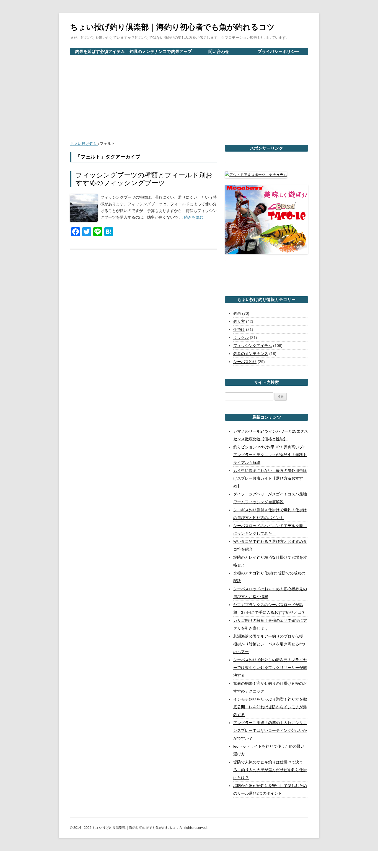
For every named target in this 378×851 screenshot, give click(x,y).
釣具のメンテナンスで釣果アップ (161, 51)
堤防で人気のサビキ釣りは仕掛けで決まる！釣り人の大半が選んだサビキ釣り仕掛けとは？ (270, 770)
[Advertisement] (189, 97)
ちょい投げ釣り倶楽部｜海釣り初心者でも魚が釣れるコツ (172, 27)
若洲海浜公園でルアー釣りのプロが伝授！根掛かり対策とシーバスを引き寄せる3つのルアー (270, 644)
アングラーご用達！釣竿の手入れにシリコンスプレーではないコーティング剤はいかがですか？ (270, 730)
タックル (241, 337)
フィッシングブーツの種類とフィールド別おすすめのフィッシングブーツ (144, 179)
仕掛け (239, 329)
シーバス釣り (245, 361)
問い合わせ (218, 51)
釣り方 (239, 321)
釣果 (237, 313)
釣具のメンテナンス (250, 353)
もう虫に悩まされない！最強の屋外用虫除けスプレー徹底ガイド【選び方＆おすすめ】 (270, 478)
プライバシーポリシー (278, 51)
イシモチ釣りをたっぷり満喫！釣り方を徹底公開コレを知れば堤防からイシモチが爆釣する (270, 707)
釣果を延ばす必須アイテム (100, 51)
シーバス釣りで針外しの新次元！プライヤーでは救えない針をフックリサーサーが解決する (270, 668)
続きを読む (196, 217)
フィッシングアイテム (252, 345)
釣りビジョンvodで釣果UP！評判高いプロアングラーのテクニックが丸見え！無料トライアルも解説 (270, 455)
